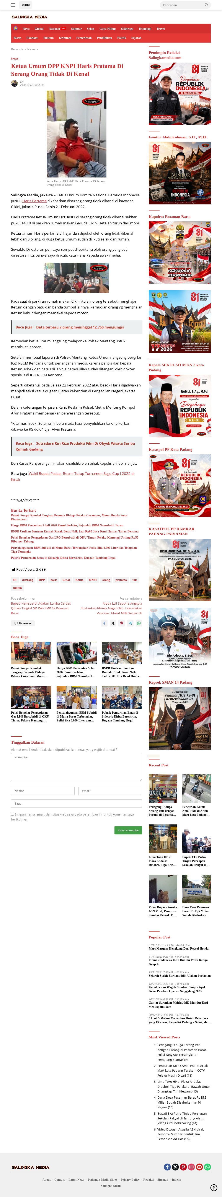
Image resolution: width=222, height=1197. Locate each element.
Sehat (90, 28)
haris (54, 580)
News (26, 28)
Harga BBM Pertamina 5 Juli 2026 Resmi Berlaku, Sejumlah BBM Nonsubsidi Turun (67, 525)
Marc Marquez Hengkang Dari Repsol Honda (179, 948)
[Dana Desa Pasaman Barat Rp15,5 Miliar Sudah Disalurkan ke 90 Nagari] (196, 889)
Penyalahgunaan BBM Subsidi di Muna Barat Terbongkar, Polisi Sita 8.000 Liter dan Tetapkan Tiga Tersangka (74, 549)
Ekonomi (32, 38)
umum (17, 588)
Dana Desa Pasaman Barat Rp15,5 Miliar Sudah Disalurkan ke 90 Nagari (196, 911)
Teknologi (145, 28)
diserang (27, 580)
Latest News (76, 1179)
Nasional (54, 28)
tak (134, 580)
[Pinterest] (183, 1167)
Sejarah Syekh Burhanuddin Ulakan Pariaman (180, 975)
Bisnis (17, 38)
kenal (66, 580)
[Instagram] (191, 1167)
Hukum (49, 38)
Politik (121, 38)
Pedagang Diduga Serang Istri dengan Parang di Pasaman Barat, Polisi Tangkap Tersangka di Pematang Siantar (162, 811)
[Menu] (14, 5)
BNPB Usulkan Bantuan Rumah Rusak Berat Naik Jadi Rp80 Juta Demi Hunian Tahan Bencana (75, 531)
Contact (59, 1179)
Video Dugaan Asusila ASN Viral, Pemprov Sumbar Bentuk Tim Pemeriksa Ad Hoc (163, 911)
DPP (42, 580)
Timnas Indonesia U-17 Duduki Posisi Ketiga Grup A (178, 962)
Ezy (22, 82)
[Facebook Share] (104, 623)
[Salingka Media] (29, 17)
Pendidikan (104, 38)
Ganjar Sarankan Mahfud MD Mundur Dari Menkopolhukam (178, 1004)
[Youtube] (199, 1167)
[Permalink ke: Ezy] (14, 83)
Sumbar (76, 28)
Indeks (26, 4)
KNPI (93, 580)
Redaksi (148, 1179)
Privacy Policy (130, 1179)
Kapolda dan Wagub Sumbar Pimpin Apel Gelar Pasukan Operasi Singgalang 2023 (177, 989)
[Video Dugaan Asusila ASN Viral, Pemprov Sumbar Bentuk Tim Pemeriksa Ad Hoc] (163, 889)
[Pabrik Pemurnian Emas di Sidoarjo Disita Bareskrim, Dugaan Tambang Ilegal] (122, 697)
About (46, 1179)
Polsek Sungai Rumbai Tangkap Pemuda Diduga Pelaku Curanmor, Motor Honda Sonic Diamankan (69, 517)
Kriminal (65, 38)
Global (39, 28)
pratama (121, 580)
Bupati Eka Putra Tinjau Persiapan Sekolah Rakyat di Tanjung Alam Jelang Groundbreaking (196, 861)
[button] (206, 4)
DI (14, 580)
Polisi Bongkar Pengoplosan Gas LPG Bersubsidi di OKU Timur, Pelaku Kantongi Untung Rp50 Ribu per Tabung (74, 539)
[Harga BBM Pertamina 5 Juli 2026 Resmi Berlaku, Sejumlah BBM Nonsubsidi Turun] (77, 653)
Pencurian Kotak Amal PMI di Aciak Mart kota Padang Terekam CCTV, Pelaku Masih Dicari (195, 811)
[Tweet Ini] (113, 623)
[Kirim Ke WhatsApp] (139, 623)
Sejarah (136, 38)
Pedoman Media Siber (102, 1179)
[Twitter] (175, 1167)
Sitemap (162, 1179)
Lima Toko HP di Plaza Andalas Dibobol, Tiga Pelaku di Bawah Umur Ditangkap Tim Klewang (163, 861)
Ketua (79, 580)
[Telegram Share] (130, 623)
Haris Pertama (34, 200)
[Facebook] (167, 1167)
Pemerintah (84, 38)
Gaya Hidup (108, 28)
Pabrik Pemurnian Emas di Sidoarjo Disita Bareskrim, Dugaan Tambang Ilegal (63, 557)
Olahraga (127, 28)
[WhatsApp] (207, 1167)
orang (106, 580)
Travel (161, 28)
